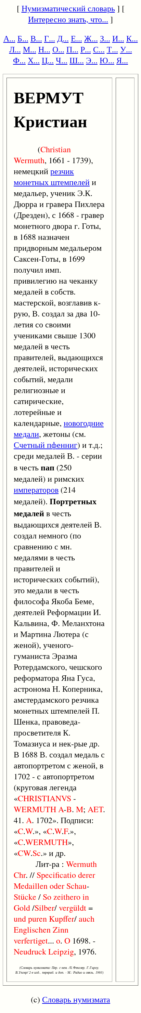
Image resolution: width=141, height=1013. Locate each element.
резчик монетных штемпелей (52, 176)
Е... (76, 38)
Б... (22, 38)
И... (118, 38)
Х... (34, 60)
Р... (85, 49)
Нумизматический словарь (68, 8)
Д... (63, 38)
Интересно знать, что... (68, 19)
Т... (112, 49)
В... (36, 38)
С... (99, 49)
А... (9, 38)
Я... (122, 60)
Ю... (107, 60)
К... (132, 38)
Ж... (91, 38)
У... (126, 49)
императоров (36, 489)
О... (58, 49)
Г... (49, 38)
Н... (44, 49)
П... (72, 49)
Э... (92, 60)
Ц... (48, 60)
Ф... (19, 60)
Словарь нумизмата (76, 999)
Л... (15, 49)
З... (105, 38)
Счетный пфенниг (45, 444)
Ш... (76, 60)
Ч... (61, 60)
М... (29, 49)
